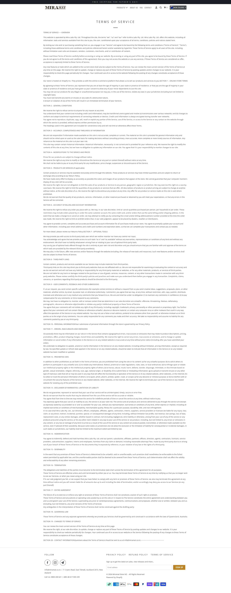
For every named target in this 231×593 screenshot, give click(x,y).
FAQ (141, 7)
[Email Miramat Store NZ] (63, 563)
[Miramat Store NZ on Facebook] (48, 563)
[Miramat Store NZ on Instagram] (55, 563)
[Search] (161, 7)
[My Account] (156, 7)
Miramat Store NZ (120, 574)
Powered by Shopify (114, 577)
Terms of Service (162, 554)
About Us (134, 7)
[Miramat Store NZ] (55, 7)
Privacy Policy (116, 554)
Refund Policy (138, 554)
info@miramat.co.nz (53, 570)
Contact (148, 7)
